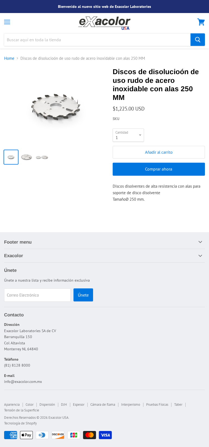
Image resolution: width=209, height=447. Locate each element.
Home (9, 58)
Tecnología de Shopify (20, 423)
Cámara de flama (102, 404)
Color (29, 404)
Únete (83, 295)
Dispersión (47, 404)
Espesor (78, 404)
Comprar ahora (158, 169)
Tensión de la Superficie (21, 410)
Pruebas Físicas (157, 404)
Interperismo (130, 404)
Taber (178, 404)
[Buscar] (197, 39)
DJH (64, 404)
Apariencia (12, 404)
